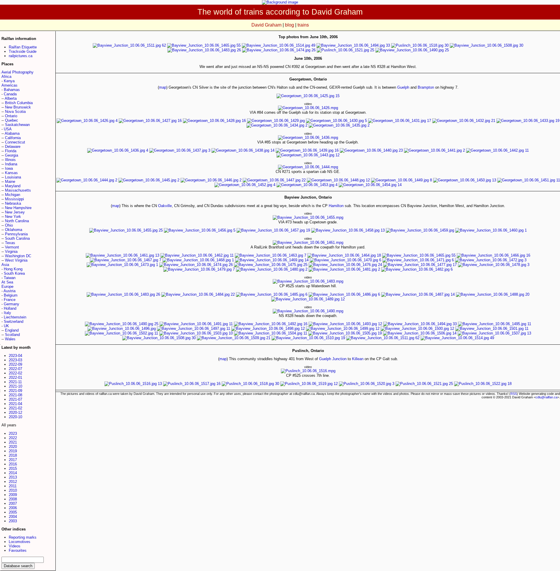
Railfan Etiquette (23, 47)
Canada (10, 94)
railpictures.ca (20, 56)
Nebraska (13, 203)
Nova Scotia (15, 111)
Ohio (9, 225)
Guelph (403, 87)
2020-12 (15, 412)
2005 (13, 512)
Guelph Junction (332, 359)
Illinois (10, 159)
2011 (13, 486)
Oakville (165, 206)
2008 (13, 499)
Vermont (12, 247)
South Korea (14, 273)
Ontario (11, 116)
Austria (9, 291)
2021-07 (15, 399)
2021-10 (15, 386)
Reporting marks (22, 537)
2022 (13, 438)
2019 (13, 451)
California (13, 138)
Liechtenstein (15, 317)
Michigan (12, 194)
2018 (13, 455)
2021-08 (15, 395)
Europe (7, 286)
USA (8, 129)
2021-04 (15, 404)
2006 (13, 508)
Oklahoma (13, 229)
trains (303, 24)
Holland (10, 308)
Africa (6, 76)
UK (6, 326)
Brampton (426, 87)
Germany (11, 304)
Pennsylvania (16, 234)
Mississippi (14, 199)
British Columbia (19, 103)
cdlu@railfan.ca (546, 397)
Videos (14, 546)
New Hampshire (18, 208)
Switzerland (13, 321)
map (162, 87)
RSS (513, 393)
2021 (13, 442)
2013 (13, 477)
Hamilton (336, 206)
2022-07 (15, 369)
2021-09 (15, 390)
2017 (13, 460)
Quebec (11, 120)
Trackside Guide (22, 51)
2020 (13, 446)
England (12, 330)
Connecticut (15, 142)
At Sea (7, 282)
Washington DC (18, 256)
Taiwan (9, 278)
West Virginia (16, 260)
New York (13, 216)
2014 (13, 473)
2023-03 (15, 360)
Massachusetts (18, 190)
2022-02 (15, 373)
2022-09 (15, 364)
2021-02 (15, 408)
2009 (13, 495)
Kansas (11, 173)
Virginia (11, 251)
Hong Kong (13, 269)
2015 (13, 468)
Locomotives (19, 542)
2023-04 (15, 355)
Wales (10, 339)
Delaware (12, 146)
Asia (5, 264)
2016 (13, 464)
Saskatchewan (17, 124)
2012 (13, 481)
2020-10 (15, 417)
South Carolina (17, 238)
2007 (13, 503)
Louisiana (13, 177)
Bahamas (12, 89)
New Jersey (15, 212)
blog (289, 24)
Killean (357, 359)
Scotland (12, 334)
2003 (13, 521)
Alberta (11, 98)
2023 (13, 433)
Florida (10, 151)
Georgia (11, 155)
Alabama (12, 133)
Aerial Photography (17, 72)
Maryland (12, 186)
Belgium (11, 295)
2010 (13, 490)
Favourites (18, 550)
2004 (13, 516)
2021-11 (15, 382)
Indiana (11, 164)
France (9, 299)
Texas (10, 243)
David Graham (266, 24)
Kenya (9, 81)
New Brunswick (18, 107)
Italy (7, 313)
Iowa (9, 168)
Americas (9, 85)
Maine (10, 181)
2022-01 (15, 377)
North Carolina (17, 221)
